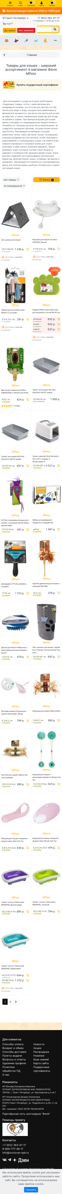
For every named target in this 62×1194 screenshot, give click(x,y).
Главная (32, 54)
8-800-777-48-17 (12, 1148)
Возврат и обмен (13, 1048)
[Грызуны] (26, 40)
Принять (31, 1189)
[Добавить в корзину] (27, 249)
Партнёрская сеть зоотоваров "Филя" (26, 1113)
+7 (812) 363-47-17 (48, 17)
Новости (38, 1044)
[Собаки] (16, 40)
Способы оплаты (13, 1044)
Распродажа (41, 1051)
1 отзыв (16, 406)
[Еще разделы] (55, 40)
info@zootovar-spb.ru (15, 1152)
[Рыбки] (36, 40)
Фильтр (47, 179)
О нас (5, 1074)
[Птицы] (45, 40)
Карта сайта (41, 1063)
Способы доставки (14, 1051)
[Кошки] (6, 40)
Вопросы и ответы (14, 1059)
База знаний (41, 1059)
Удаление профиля (14, 1063)
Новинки (38, 1055)
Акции (37, 1048)
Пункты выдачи (12, 1055)
